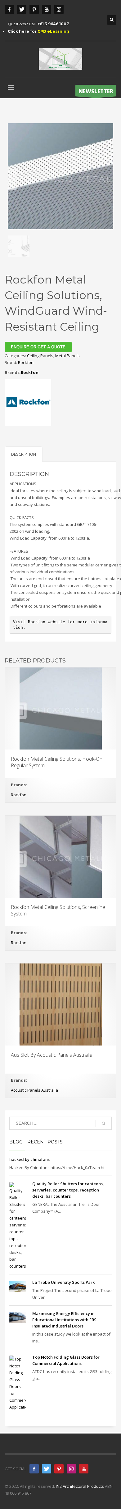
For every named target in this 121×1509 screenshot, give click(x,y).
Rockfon (26, 362)
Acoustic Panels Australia (34, 1090)
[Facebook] (9, 9)
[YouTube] (83, 1468)
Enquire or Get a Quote (38, 347)
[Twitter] (21, 9)
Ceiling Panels (40, 355)
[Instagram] (59, 9)
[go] (104, 1123)
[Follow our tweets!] (46, 1468)
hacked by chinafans (29, 1159)
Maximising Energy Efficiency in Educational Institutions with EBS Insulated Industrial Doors (64, 1320)
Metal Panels (67, 355)
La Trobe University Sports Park (63, 1282)
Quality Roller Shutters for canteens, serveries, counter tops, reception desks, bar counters (68, 1190)
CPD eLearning (53, 31)
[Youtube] (46, 9)
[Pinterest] (34, 9)
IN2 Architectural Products (80, 1486)
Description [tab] (23, 454)
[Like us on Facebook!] (34, 1468)
